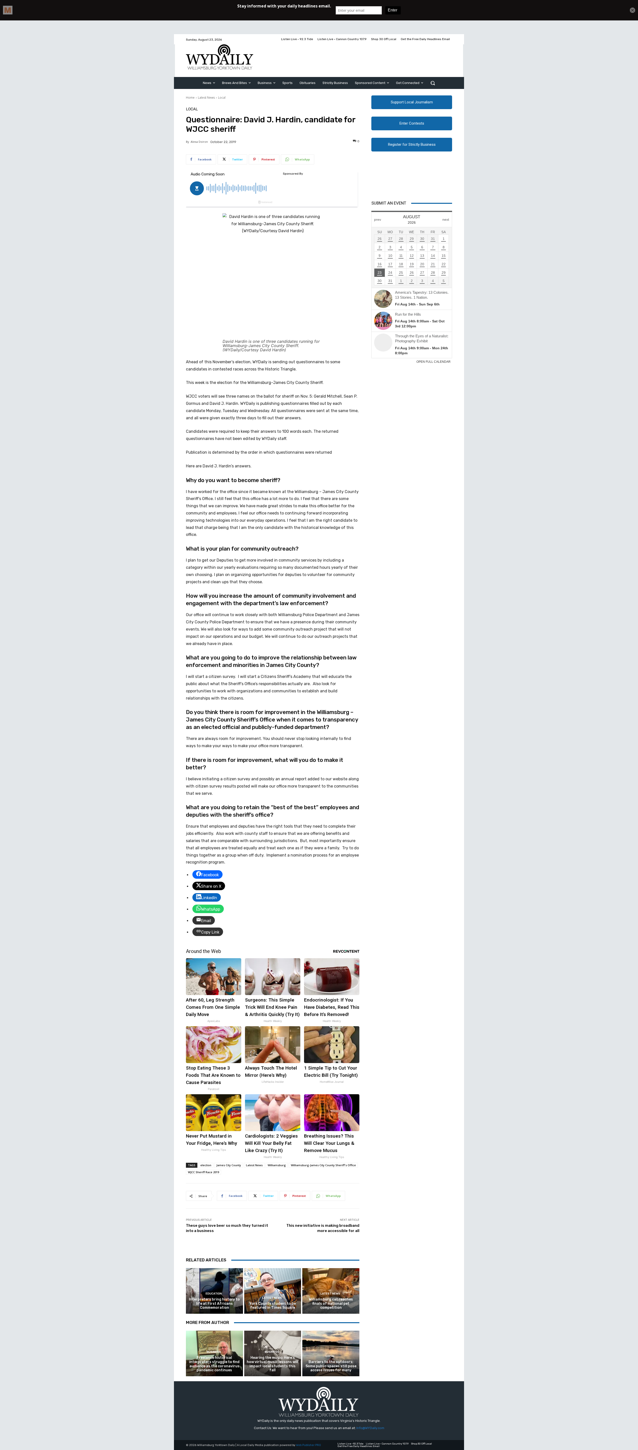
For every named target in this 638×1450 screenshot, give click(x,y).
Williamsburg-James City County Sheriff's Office (323, 1165)
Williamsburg (277, 1165)
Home (190, 97)
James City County (228, 1165)
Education (214, 1293)
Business (214, 1352)
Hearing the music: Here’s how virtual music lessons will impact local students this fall (272, 1364)
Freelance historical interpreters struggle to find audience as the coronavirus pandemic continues (214, 1364)
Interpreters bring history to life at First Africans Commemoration (214, 1303)
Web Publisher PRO (308, 1445)
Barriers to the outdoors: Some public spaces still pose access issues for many (331, 1366)
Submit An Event (388, 203)
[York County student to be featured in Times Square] (272, 1291)
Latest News (206, 97)
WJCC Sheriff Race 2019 (203, 1172)
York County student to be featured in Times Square (272, 1306)
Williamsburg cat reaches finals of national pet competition (331, 1303)
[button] (433, 83)
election (205, 1165)
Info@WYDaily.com (370, 1428)
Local (222, 97)
